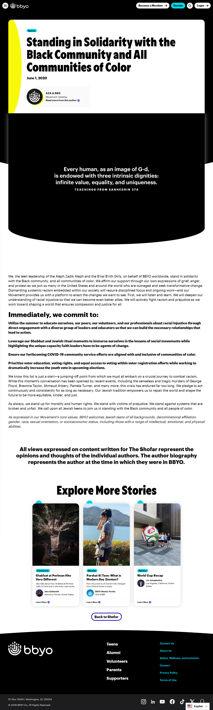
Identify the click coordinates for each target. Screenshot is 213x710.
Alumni (113, 652)
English (198, 706)
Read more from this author (61, 100)
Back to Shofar (106, 617)
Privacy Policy (169, 672)
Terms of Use (168, 680)
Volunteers (116, 661)
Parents (113, 669)
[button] (5, 6)
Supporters (117, 678)
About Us (166, 650)
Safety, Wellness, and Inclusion (179, 658)
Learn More (41, 602)
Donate (178, 5)
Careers (165, 665)
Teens (112, 644)
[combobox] (198, 706)
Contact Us (167, 643)
